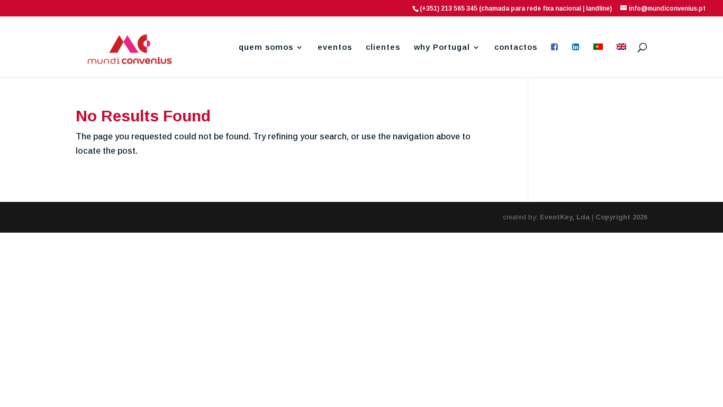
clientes (383, 47)
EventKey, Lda (565, 217)
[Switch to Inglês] (621, 60)
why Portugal (442, 47)
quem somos (266, 47)
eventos (335, 47)
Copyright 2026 (621, 217)
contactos (515, 47)
